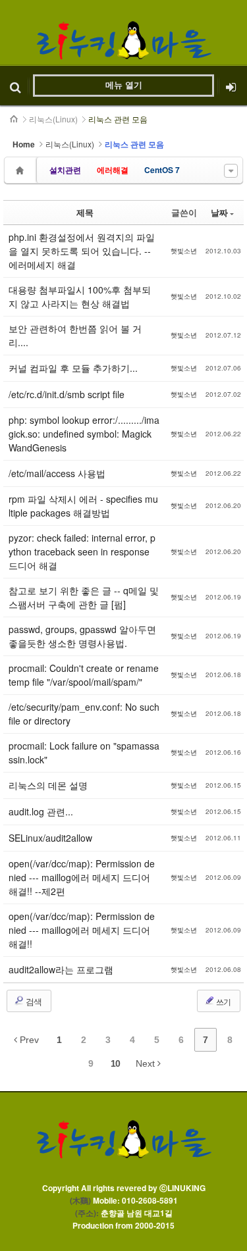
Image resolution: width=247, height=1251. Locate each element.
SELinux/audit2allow (50, 837)
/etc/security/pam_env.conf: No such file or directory (84, 713)
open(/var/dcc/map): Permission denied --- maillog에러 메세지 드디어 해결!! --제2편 (82, 877)
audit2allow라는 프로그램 (61, 969)
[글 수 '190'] (22, 170)
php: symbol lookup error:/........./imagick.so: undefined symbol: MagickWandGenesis (84, 433)
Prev (28, 1039)
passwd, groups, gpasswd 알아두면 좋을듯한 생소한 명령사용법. (82, 636)
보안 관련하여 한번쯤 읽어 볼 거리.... (75, 335)
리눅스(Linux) (53, 118)
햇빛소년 (184, 250)
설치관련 (65, 170)
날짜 (219, 212)
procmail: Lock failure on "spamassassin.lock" (84, 752)
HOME (14, 119)
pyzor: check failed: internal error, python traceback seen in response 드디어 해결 (82, 551)
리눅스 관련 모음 (118, 118)
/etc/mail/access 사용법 (57, 473)
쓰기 (223, 1001)
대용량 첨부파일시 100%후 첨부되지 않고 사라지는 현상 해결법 (80, 296)
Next (146, 1063)
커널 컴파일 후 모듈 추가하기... (73, 367)
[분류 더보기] (231, 171)
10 (115, 1063)
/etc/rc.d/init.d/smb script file (66, 394)
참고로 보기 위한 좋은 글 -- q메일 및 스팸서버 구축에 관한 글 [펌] (84, 597)
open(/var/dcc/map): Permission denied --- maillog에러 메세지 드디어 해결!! (82, 929)
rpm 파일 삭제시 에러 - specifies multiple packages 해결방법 (83, 505)
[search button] (15, 85)
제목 (85, 212)
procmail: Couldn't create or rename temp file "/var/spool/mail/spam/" (84, 674)
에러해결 (112, 170)
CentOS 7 (162, 170)
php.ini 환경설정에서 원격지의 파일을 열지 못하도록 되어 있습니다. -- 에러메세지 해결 (82, 250)
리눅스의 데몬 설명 (48, 785)
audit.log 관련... (41, 811)
